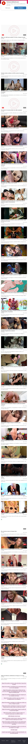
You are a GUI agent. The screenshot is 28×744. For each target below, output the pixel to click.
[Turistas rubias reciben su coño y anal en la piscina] (14, 67)
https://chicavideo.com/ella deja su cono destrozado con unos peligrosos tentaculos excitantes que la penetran (14, 723)
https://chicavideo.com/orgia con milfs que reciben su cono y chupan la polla (14, 703)
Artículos (3, 740)
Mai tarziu (8, 7)
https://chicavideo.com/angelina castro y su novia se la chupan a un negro (14, 727)
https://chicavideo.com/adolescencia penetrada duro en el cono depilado (14, 687)
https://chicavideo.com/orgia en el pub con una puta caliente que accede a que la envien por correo (14, 706)
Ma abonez (20, 7)
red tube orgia (14, 729)
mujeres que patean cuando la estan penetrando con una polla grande (14, 732)
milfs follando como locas (14, 716)
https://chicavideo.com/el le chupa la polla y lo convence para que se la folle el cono (14, 713)
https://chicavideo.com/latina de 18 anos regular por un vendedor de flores (14, 695)
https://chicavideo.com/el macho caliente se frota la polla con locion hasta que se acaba (14, 719)
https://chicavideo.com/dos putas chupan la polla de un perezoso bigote (14, 710)
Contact (19, 740)
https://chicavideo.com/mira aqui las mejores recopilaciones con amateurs (14, 699)
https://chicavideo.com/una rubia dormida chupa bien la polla (14, 684)
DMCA (7, 740)
